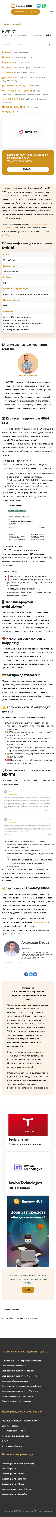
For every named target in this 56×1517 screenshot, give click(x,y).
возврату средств (25, 1035)
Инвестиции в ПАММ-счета (13, 1431)
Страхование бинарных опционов (16, 1381)
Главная (5, 35)
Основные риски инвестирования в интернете (21, 1361)
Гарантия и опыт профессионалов (16, 1401)
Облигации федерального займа (16, 1436)
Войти (28, 1290)
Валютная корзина (10, 1426)
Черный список (35, 35)
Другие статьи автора (12, 962)
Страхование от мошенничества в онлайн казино (22, 1386)
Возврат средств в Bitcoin (13, 1474)
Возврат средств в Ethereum (14, 1479)
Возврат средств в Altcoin (13, 1484)
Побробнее (28, 169)
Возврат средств (9, 1469)
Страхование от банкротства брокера (18, 1371)
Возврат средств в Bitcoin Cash (15, 1494)
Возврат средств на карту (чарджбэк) (18, 1464)
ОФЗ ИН (5, 1441)
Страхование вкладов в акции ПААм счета (20, 1391)
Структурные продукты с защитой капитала (20, 1421)
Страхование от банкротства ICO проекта (19, 1376)
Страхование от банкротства (14, 1366)
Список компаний (18, 35)
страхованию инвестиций (35, 1088)
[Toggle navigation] (51, 11)
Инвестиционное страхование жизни (17, 1396)
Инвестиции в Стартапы (12, 1446)
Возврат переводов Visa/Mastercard (17, 1489)
